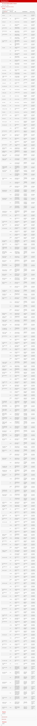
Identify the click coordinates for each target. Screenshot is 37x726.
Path (5, 11)
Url (6, 11)
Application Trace (3, 6)
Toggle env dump (4, 719)
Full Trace (12, 6)
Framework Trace (8, 6)
